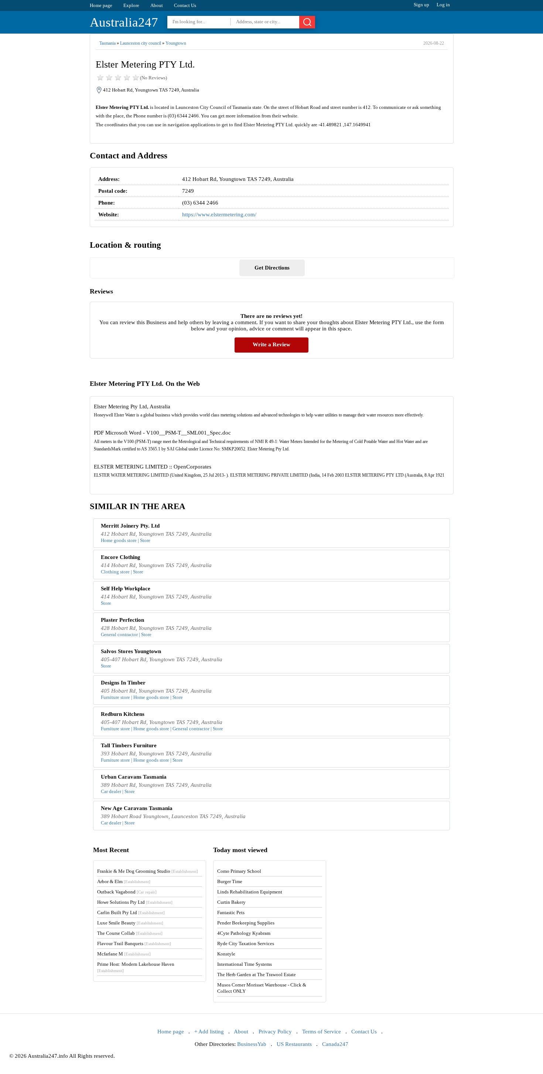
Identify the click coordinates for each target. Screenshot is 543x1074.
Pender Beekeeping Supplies (245, 923)
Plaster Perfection (122, 620)
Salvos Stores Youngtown (131, 651)
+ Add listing (209, 1031)
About (156, 5)
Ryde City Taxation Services (245, 943)
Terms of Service (321, 1031)
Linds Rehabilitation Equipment (249, 892)
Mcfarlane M (124, 954)
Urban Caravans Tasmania (134, 777)
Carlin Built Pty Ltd (131, 912)
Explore (131, 5)
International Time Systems (244, 964)
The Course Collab (130, 933)
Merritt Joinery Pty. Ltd (130, 526)
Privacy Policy (275, 1031)
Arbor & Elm (123, 881)
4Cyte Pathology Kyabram (243, 933)
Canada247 (335, 1044)
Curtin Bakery (231, 902)
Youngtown (175, 43)
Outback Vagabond (127, 892)
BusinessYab (251, 1044)
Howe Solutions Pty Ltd (135, 902)
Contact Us (185, 5)
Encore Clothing (120, 557)
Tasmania (107, 43)
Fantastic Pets (231, 912)
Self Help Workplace (125, 588)
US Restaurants (294, 1044)
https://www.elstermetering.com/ (219, 214)
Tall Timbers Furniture (129, 745)
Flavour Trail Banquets (134, 943)
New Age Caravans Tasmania (137, 808)
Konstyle (226, 954)
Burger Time (229, 881)
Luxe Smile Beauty (130, 923)
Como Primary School (239, 871)
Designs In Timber (123, 683)
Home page (101, 5)
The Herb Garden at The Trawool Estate (256, 974)
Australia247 (124, 22)
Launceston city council (140, 43)
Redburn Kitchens (122, 714)
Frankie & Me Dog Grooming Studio (147, 871)
